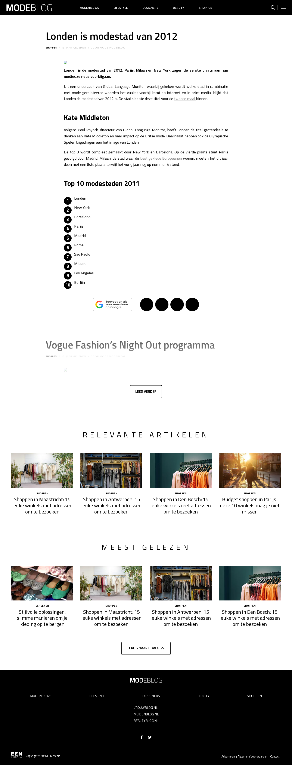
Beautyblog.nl (146, 720)
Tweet (161, 304)
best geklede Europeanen (161, 158)
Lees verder (145, 391)
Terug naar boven (143, 648)
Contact (274, 756)
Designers (150, 7)
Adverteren (228, 756)
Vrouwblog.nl (146, 707)
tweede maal (185, 99)
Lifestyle (121, 7)
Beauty (178, 7)
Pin (177, 304)
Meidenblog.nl (146, 714)
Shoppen (205, 7)
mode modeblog (112, 48)
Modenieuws (89, 7)
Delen (146, 304)
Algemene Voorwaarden (252, 756)
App (192, 304)
